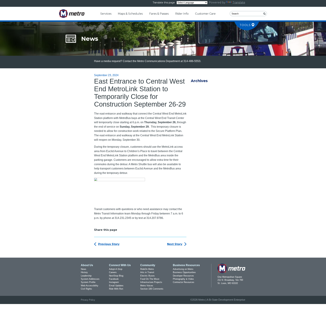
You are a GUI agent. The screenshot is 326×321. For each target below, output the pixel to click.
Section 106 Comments (151, 289)
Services (105, 13)
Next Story (174, 244)
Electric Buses (147, 275)
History (84, 272)
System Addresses (90, 279)
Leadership (86, 275)
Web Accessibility (89, 285)
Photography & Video (183, 279)
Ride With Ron (116, 289)
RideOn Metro (147, 269)
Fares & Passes (159, 13)
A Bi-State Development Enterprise (226, 299)
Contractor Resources (183, 282)
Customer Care (205, 13)
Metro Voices (146, 285)
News (83, 269)
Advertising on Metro (183, 269)
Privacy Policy (88, 300)
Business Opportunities (184, 272)
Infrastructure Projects (151, 282)
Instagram (114, 282)
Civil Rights (86, 289)
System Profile (88, 282)
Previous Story (109, 244)
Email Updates (116, 285)
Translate (238, 2)
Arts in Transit (147, 272)
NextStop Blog (116, 275)
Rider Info (182, 13)
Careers (113, 272)
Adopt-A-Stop (115, 269)
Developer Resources (183, 275)
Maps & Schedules (130, 13)
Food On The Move (149, 279)
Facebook (114, 279)
